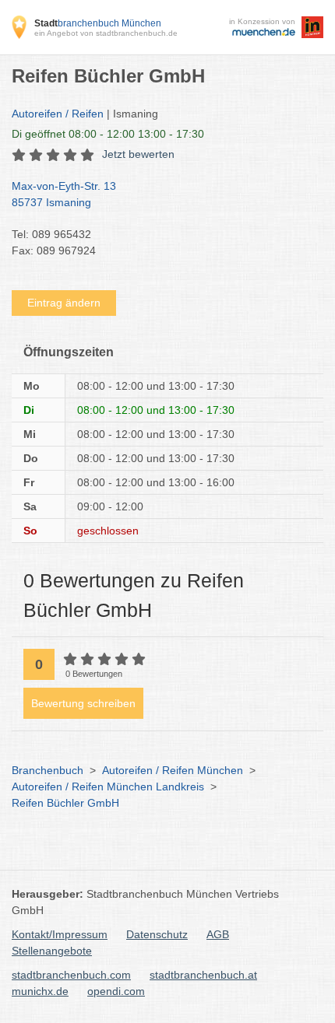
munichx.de (40, 991)
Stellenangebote (52, 950)
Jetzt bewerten (138, 154)
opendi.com (116, 991)
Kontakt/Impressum (60, 934)
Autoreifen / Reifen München (172, 770)
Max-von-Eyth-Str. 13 (64, 194)
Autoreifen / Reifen (58, 113)
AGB (217, 934)
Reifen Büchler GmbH (65, 803)
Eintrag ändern (63, 302)
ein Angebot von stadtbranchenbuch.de (106, 33)
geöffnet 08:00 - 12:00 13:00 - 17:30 (108, 134)
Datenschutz (157, 934)
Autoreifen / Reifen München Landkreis (108, 786)
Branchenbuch (47, 770)
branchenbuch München (97, 23)
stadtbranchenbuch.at (203, 975)
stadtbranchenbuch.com (71, 975)
